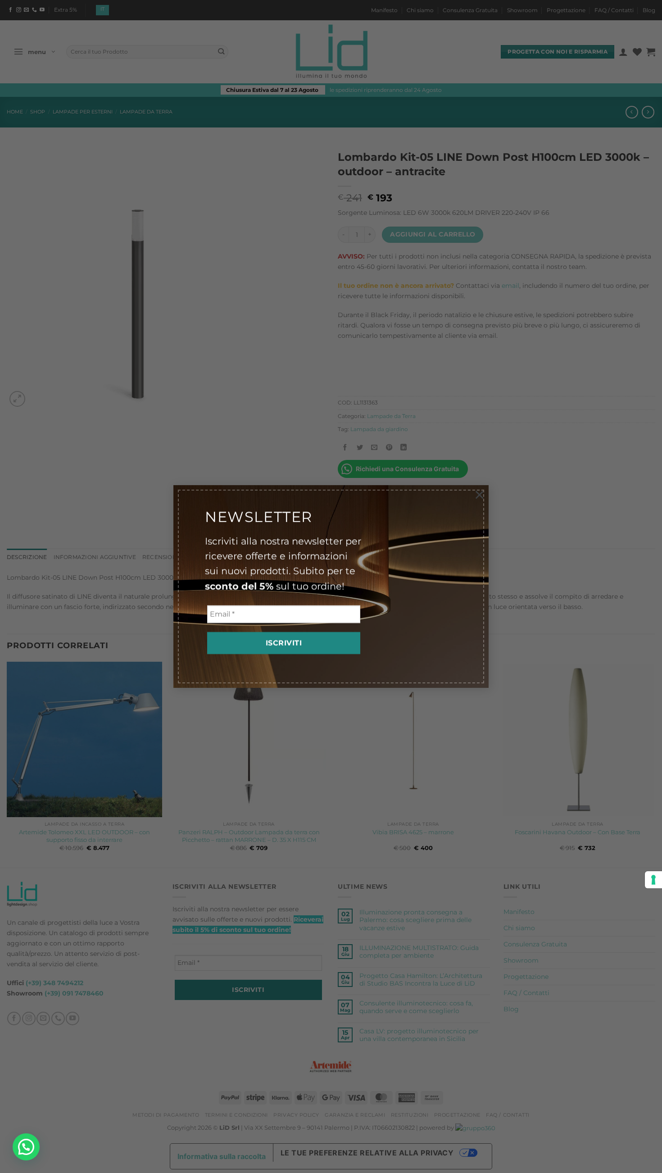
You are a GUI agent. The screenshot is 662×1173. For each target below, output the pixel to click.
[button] (26, 1146)
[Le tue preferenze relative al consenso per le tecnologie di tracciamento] (653, 879)
